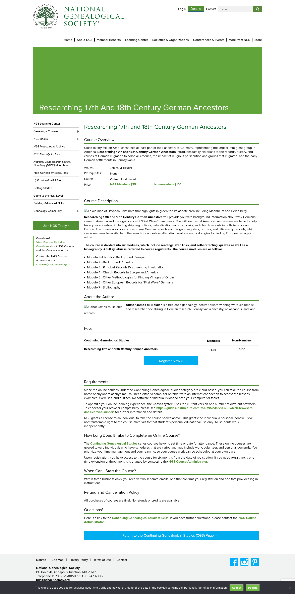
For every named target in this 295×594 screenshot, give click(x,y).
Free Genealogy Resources (51, 173)
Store (258, 40)
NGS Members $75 (123, 184)
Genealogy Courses (46, 131)
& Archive (49, 146)
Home (68, 40)
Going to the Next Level (48, 196)
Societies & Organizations (170, 40)
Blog (48, 180)
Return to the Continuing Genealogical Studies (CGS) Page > (169, 535)
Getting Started (43, 188)
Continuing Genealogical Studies (113, 443)
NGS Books (41, 139)
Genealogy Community (48, 211)
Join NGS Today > (56, 225)
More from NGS (239, 40)
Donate (196, 8)
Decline (252, 587)
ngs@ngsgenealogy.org (53, 580)
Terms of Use (102, 560)
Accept (236, 587)
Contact (211, 9)
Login (182, 9)
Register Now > (171, 360)
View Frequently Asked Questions (51, 244)
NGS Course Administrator (188, 461)
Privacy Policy (78, 560)
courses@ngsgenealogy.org (54, 264)
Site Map (58, 560)
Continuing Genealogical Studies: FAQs (140, 518)
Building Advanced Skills (49, 203)
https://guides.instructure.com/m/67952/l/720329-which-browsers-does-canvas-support (168, 410)
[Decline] (290, 588)
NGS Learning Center (47, 124)
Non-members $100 (167, 184)
